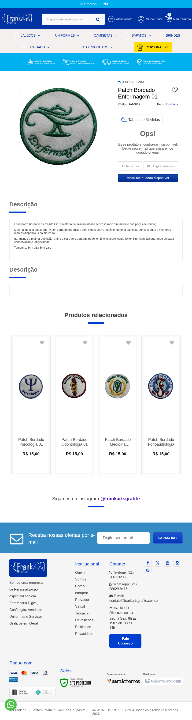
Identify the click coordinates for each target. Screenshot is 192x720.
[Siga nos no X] (157, 563)
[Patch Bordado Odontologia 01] (74, 405)
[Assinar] (168, 538)
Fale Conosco (125, 641)
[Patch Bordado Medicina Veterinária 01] (118, 405)
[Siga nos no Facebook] (147, 563)
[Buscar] (98, 19)
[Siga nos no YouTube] (167, 563)
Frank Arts (172, 104)
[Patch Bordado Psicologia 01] (31, 405)
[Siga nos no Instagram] (177, 563)
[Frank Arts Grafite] (17, 18)
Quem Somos (80, 575)
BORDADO (137, 81)
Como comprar (81, 589)
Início (125, 81)
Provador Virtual (82, 603)
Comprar (31, 465)
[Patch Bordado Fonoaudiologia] (161, 405)
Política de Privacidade (84, 630)
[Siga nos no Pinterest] (147, 570)
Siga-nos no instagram (96, 498)
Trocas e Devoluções (84, 616)
